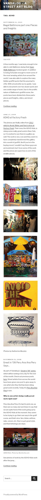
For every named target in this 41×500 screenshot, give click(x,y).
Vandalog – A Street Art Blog (18, 5)
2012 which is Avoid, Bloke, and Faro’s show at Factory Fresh (18, 125)
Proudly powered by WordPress (15, 494)
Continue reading (10, 106)
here (5, 379)
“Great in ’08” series (28, 371)
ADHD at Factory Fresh (15, 117)
